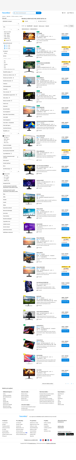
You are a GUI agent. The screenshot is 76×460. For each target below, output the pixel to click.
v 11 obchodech (64, 182)
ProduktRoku (46, 426)
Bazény (59, 397)
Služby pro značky (33, 429)
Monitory (20, 16)
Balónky (4, 400)
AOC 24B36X (39, 48)
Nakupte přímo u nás (20, 427)
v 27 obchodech (64, 255)
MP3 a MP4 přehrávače (7, 397)
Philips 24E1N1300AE (41, 267)
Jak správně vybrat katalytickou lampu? (28, 406)
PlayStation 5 (60, 398)
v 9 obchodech (64, 371)
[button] (10, 23)
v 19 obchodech (64, 79)
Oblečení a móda (61, 404)
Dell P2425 (39, 194)
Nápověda (32, 436)
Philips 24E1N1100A (40, 107)
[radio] (3, 45)
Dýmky (4, 394)
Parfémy (59, 395)
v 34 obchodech (64, 226)
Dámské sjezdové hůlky (7, 407)
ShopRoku (46, 424)
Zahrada (59, 401)
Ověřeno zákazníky (47, 422)
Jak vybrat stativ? (24, 408)
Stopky (4, 398)
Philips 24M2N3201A (40, 151)
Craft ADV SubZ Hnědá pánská (45, 395)
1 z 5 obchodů (64, 154)
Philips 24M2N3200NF (41, 135)
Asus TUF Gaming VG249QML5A (43, 165)
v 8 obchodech (64, 94)
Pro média (4, 429)
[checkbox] (3, 31)
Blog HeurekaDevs (5, 432)
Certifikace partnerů (47, 427)
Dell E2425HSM (39, 224)
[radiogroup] (11, 47)
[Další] (73, 383)
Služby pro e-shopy (33, 426)
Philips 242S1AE (40, 208)
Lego (59, 400)
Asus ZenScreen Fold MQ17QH (42, 282)
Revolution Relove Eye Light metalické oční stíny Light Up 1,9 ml (47, 394)
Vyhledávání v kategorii (7, 21)
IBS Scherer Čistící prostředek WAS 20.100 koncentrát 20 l (47, 400)
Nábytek (59, 403)
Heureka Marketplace (34, 427)
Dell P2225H (39, 296)
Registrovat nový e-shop (34, 424)
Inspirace (45, 429)
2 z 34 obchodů (64, 66)
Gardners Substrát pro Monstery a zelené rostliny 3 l (47, 401)
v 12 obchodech (64, 138)
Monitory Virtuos (24, 394)
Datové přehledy (33, 431)
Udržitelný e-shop (47, 431)
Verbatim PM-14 (40, 340)
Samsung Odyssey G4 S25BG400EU (43, 63)
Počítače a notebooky (15, 16)
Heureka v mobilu (19, 424)
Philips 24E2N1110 (40, 77)
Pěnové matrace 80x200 (7, 404)
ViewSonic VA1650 (40, 180)
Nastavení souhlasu (19, 429)
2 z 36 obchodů (64, 242)
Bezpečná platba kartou (20, 432)
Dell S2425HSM (39, 355)
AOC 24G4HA (39, 370)
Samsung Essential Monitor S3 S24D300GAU (45, 121)
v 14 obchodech (64, 124)
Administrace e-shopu (34, 422)
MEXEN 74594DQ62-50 (44, 397)
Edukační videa (32, 434)
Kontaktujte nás (61, 422)
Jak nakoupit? (18, 422)
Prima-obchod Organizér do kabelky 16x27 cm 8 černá (47, 403)
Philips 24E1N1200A (40, 238)
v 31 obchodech (64, 299)
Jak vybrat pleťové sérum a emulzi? (27, 410)
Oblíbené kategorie (7, 392)
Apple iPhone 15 (61, 394)
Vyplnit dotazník (61, 427)
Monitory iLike (23, 398)
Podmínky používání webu (51, 443)
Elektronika (8, 16)
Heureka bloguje (5, 431)
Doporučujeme (61, 392)
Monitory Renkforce (25, 397)
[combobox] (24, 13)
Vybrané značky (24, 392)
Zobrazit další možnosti (8, 69)
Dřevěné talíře (5, 401)
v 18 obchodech (64, 35)
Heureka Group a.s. (32, 443)
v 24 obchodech (64, 167)
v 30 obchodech (64, 196)
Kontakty (4, 424)
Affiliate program (33, 432)
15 (71, 383)
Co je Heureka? (5, 422)
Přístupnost (4, 436)
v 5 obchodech (64, 284)
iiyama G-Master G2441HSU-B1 (43, 311)
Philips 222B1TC (40, 252)
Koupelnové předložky (7, 395)
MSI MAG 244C (39, 92)
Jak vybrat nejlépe (25, 405)
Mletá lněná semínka (7, 406)
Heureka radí (18, 426)
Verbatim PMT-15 (40, 325)
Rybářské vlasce (6, 403)
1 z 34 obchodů (64, 271)
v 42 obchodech (64, 109)
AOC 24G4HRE (39, 33)
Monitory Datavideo (25, 395)
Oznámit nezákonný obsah (7, 434)
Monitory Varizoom (24, 400)
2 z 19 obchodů (64, 51)
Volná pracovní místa (6, 427)
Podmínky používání (6, 426)
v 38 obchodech (64, 211)
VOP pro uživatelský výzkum (21, 434)
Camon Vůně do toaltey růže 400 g (46, 398)
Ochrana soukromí (19, 431)
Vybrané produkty (44, 392)
